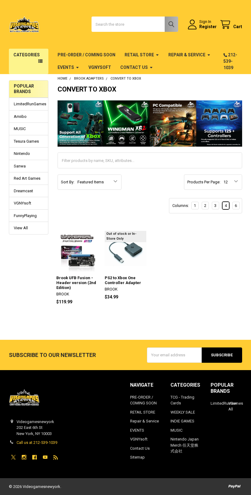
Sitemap (137, 457)
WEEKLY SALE (182, 412)
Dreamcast (23, 191)
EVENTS (66, 67)
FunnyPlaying (25, 215)
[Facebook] (34, 457)
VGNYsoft (99, 67)
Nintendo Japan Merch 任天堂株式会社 (184, 445)
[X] (13, 457)
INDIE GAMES (182, 421)
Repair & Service (186, 54)
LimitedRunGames (28, 104)
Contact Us (134, 67)
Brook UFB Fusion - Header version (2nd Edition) (76, 283)
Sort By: (67, 182)
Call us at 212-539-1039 (37, 442)
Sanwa (20, 166)
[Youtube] (45, 457)
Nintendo (22, 153)
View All (21, 228)
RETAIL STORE (139, 54)
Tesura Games (26, 141)
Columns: (180, 205)
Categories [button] (26, 54)
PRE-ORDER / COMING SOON (86, 54)
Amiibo (20, 116)
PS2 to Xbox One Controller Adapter (123, 280)
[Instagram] (24, 457)
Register (208, 26)
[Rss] (55, 457)
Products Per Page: (203, 182)
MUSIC (20, 128)
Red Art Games (27, 178)
